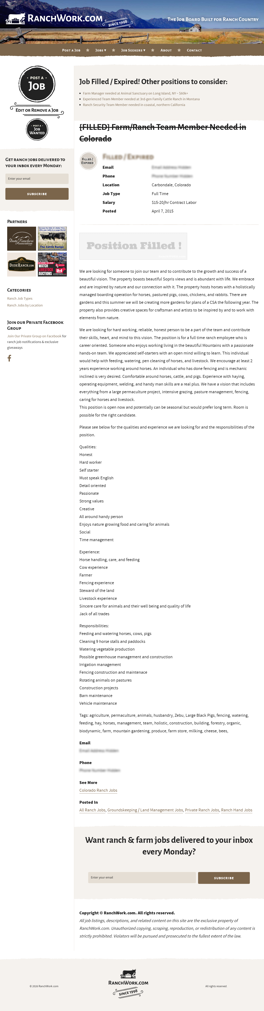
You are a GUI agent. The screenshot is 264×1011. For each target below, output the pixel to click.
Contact (194, 50)
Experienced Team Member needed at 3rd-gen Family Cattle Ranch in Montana (141, 99)
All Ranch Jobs (92, 810)
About (166, 50)
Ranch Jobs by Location (25, 305)
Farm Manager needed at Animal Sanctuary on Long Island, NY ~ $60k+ (135, 93)
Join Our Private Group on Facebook (34, 336)
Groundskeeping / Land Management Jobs (145, 810)
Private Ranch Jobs (202, 810)
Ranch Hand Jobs (236, 810)
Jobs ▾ (101, 50)
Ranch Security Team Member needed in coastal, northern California (134, 104)
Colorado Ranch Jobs (98, 790)
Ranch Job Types (19, 298)
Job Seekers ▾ (133, 50)
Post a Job (71, 50)
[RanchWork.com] (128, 983)
